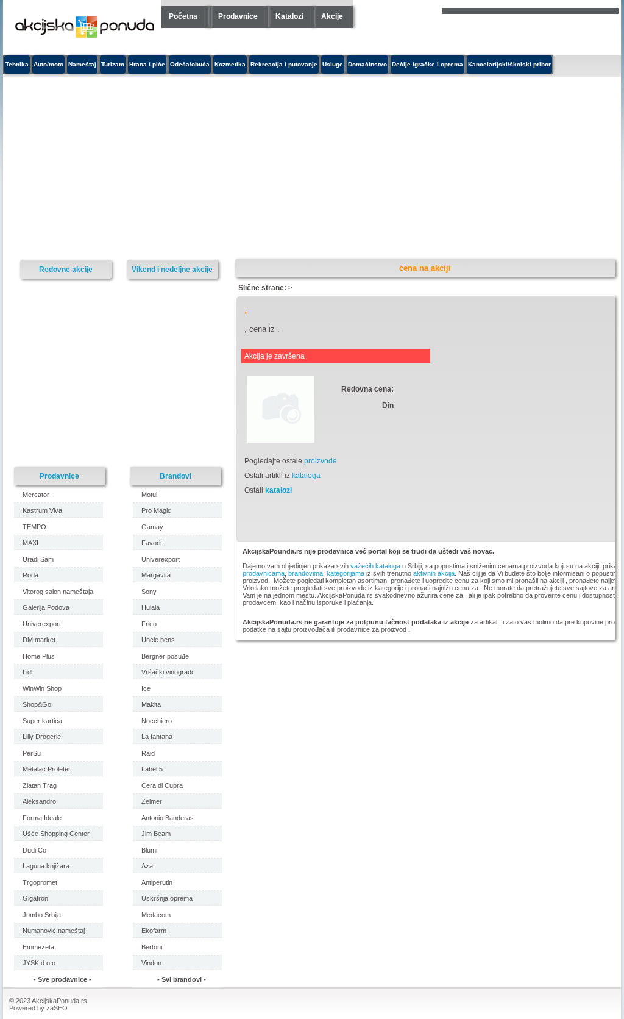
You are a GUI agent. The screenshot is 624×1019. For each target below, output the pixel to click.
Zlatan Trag (40, 785)
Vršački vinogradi (167, 672)
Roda (30, 575)
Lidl (27, 672)
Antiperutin (156, 882)
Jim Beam (156, 833)
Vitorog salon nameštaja (58, 591)
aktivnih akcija (434, 573)
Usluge (332, 64)
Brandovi (175, 476)
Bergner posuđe (165, 656)
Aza (147, 866)
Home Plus (39, 656)
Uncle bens (158, 639)
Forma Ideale (42, 817)
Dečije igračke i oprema (427, 64)
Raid (148, 753)
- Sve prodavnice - (62, 979)
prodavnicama (264, 573)
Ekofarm (153, 930)
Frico (149, 623)
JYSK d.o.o (39, 963)
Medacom (156, 914)
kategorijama (345, 573)
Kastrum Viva (42, 510)
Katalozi (289, 16)
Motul (149, 494)
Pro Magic (156, 510)
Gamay (152, 527)
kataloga (306, 475)
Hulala (150, 607)
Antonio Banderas (167, 817)
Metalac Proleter (47, 769)
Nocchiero (156, 720)
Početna (183, 16)
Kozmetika (230, 64)
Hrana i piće (147, 64)
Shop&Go (37, 704)
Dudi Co (34, 850)
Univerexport (42, 623)
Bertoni (151, 947)
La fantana (156, 736)
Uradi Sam (38, 559)
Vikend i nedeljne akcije (172, 269)
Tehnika (17, 64)
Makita (151, 704)
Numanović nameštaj (54, 930)
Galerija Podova (46, 607)
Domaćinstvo (367, 64)
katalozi (278, 490)
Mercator (36, 494)
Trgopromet (40, 882)
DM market (39, 639)
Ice (146, 688)
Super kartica (42, 720)
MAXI (30, 542)
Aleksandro (39, 801)
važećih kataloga (375, 566)
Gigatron (35, 898)
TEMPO (34, 527)
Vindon (151, 963)
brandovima (305, 573)
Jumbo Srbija (42, 914)
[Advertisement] (219, 168)
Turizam (112, 64)
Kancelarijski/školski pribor (509, 64)
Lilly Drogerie (42, 736)
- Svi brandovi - (181, 979)
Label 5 (152, 769)
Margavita (156, 575)
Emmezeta (38, 947)
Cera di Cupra (162, 785)
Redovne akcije (66, 269)
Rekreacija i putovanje (283, 64)
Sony (149, 591)
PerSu (32, 753)
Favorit (151, 542)
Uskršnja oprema (167, 898)
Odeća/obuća (190, 64)
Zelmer (151, 801)
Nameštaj (82, 64)
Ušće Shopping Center (56, 833)
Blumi (149, 850)
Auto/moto (48, 64)
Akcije (332, 16)
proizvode (320, 461)
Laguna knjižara (46, 866)
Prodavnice (238, 16)
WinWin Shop (42, 688)
